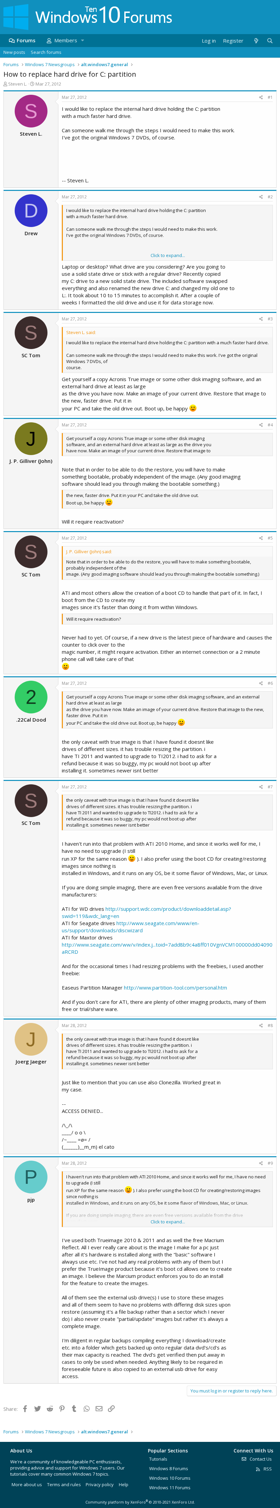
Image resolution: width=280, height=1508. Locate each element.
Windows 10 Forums (170, 1478)
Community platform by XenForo (140, 1502)
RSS (267, 1469)
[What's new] (256, 40)
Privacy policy (100, 1484)
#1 (270, 97)
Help (123, 1484)
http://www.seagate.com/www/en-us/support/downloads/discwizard (130, 927)
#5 (270, 538)
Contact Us (260, 1459)
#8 (270, 1025)
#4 (270, 425)
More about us (27, 1484)
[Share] (261, 98)
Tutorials (158, 1459)
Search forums (46, 52)
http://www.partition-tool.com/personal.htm (175, 987)
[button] (82, 40)
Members (65, 40)
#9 (270, 1163)
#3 (270, 319)
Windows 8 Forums (168, 1468)
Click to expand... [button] (168, 255)
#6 (270, 683)
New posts (14, 52)
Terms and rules (64, 1484)
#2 (270, 197)
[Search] (270, 40)
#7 (270, 787)
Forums (26, 40)
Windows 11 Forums (170, 1487)
